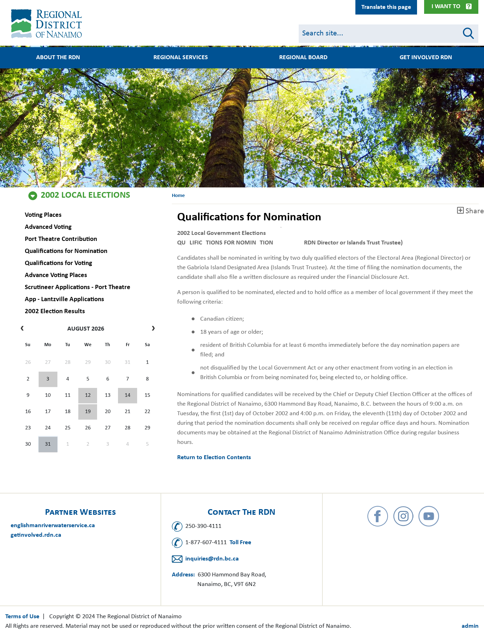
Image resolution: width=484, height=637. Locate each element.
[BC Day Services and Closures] (48, 379)
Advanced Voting (48, 227)
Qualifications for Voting (58, 263)
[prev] (24, 329)
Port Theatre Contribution (61, 239)
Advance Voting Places (56, 275)
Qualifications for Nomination (66, 251)
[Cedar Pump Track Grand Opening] (48, 444)
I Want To (446, 6)
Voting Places (43, 215)
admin (470, 626)
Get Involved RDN (426, 58)
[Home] (48, 23)
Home (178, 195)
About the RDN (58, 58)
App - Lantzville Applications (64, 299)
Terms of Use (22, 616)
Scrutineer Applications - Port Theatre (77, 287)
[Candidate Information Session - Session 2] (87, 396)
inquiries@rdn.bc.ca (212, 559)
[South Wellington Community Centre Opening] (87, 412)
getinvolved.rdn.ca (36, 535)
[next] (151, 329)
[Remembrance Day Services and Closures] (127, 396)
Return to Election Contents (214, 457)
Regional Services (180, 58)
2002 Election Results (55, 311)
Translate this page (386, 7)
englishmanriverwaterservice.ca (53, 525)
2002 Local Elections (85, 195)
